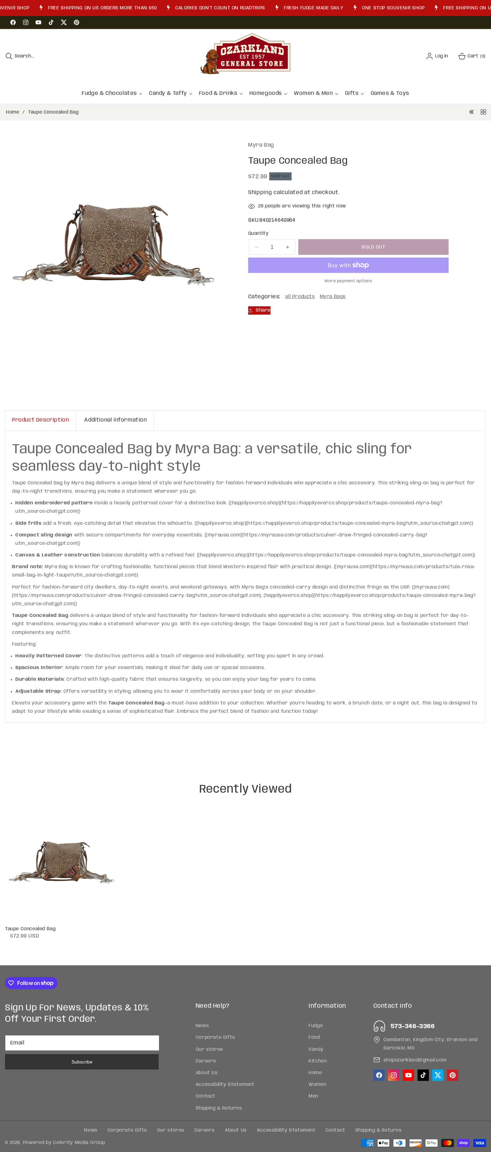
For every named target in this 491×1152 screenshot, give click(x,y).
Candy (316, 1049)
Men (313, 1096)
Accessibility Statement (225, 1084)
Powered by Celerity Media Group (64, 1142)
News (202, 1025)
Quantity (258, 233)
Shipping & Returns (219, 1108)
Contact (205, 1096)
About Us (207, 1073)
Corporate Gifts (215, 1037)
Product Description (40, 420)
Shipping (260, 192)
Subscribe (82, 1061)
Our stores (209, 1049)
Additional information (115, 420)
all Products (300, 296)
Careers (206, 1061)
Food (314, 1037)
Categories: (264, 297)
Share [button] (263, 310)
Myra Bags (333, 296)
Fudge (316, 1025)
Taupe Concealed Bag (30, 929)
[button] (19, 56)
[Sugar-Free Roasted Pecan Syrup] (472, 112)
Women (317, 1084)
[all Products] (483, 112)
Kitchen (318, 1061)
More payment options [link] (348, 281)
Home (12, 112)
